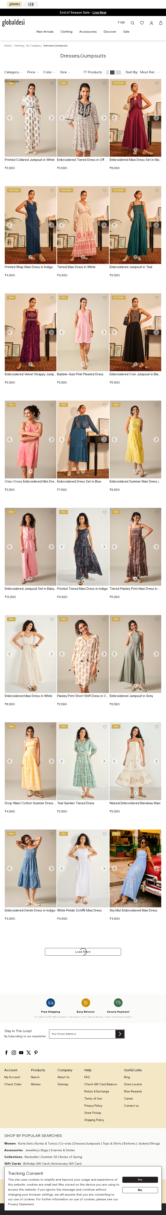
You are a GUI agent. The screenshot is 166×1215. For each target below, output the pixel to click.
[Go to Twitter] (28, 1051)
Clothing (19, 45)
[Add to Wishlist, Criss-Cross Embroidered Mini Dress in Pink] (51, 405)
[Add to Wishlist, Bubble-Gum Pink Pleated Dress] (104, 298)
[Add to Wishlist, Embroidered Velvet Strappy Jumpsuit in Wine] (51, 298)
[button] (132, 23)
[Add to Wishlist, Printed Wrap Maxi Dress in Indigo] (51, 191)
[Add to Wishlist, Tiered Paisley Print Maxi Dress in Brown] (156, 512)
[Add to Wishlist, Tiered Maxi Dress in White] (104, 191)
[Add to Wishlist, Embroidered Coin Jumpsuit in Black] (156, 298)
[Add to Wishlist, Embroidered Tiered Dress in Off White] (104, 83)
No (140, 1190)
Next (51, 118)
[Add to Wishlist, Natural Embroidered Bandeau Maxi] (156, 727)
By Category (34, 45)
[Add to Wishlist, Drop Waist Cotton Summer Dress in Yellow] (51, 727)
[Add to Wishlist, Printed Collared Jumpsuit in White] (51, 83)
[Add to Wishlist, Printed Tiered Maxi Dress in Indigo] (104, 512)
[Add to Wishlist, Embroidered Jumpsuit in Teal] (156, 191)
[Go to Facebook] (6, 1051)
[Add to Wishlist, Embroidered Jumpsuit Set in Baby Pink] (51, 512)
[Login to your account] (152, 23)
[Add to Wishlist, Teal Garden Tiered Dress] (104, 727)
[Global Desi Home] (13, 23)
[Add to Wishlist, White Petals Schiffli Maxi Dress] (104, 834)
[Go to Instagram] (14, 1051)
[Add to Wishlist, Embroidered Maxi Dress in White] (51, 620)
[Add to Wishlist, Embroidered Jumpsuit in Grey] (156, 620)
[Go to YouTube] (21, 1051)
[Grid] (112, 72)
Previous (10, 118)
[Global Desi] (14, 4)
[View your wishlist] (142, 23)
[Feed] (107, 72)
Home (7, 45)
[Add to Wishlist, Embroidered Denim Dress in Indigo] (51, 834)
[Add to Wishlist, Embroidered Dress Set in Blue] (104, 405)
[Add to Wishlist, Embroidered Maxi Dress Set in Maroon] (156, 83)
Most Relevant (151, 72)
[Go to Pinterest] (36, 1051)
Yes (140, 1180)
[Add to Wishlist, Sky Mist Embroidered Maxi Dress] (156, 834)
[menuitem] (45, 32)
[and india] (30, 4)
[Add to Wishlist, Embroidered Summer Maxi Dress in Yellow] (156, 405)
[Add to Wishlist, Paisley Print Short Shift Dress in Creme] (104, 620)
